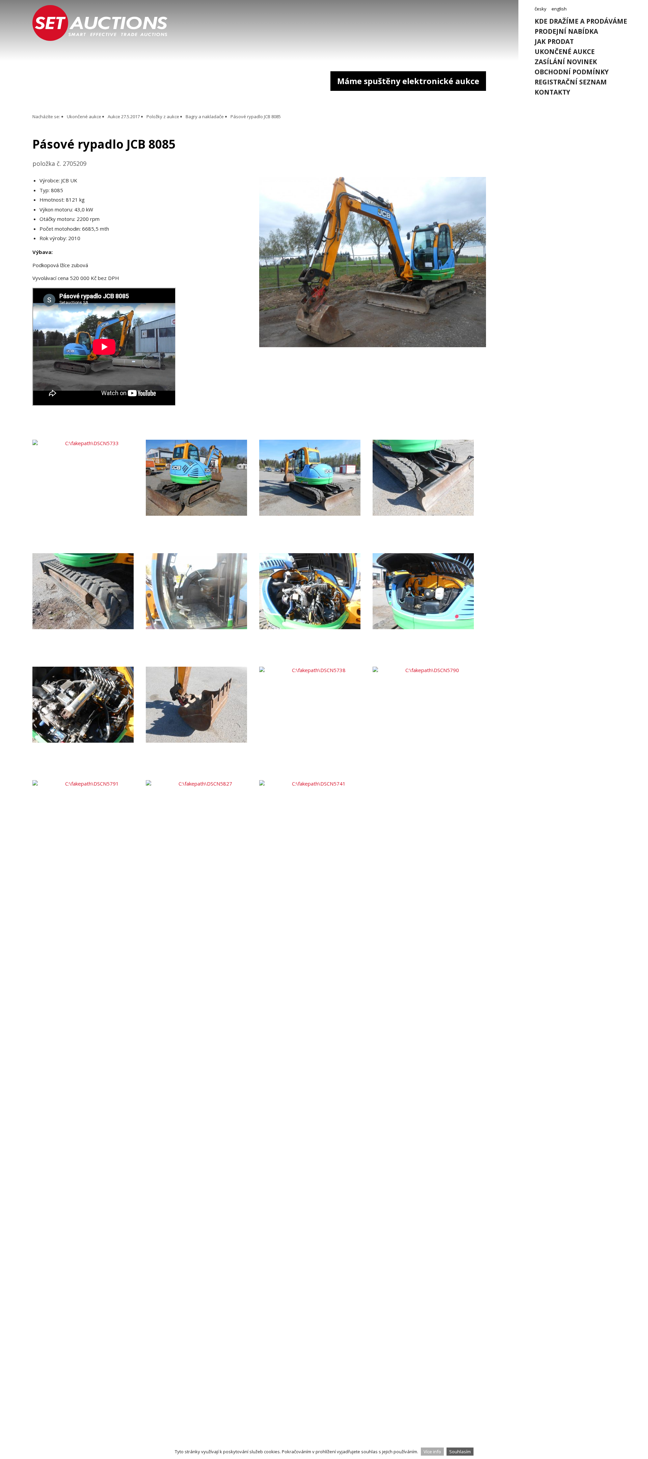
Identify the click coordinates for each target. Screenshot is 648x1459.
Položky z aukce (162, 116)
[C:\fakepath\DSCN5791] (89, 837)
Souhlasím (460, 1452)
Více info (432, 1452)
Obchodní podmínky (572, 72)
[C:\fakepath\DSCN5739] (89, 610)
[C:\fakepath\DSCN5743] (316, 610)
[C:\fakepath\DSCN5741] (316, 837)
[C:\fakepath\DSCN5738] (316, 723)
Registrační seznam (571, 82)
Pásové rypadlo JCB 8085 (256, 116)
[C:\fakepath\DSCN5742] (202, 610)
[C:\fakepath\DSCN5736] (429, 496)
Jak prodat (554, 41)
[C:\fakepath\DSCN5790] (429, 723)
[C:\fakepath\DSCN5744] (429, 610)
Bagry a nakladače (205, 116)
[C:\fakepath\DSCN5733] (89, 496)
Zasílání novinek (566, 61)
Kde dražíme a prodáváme (581, 21)
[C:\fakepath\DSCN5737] (202, 723)
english (559, 9)
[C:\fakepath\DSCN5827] (202, 837)
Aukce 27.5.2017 (124, 116)
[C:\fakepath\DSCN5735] (316, 496)
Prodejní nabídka (566, 31)
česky (540, 9)
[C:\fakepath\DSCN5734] (202, 496)
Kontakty (552, 92)
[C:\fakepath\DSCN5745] (89, 723)
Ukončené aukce (565, 51)
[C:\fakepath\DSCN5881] (372, 345)
